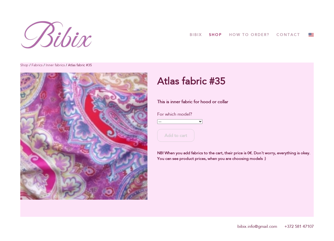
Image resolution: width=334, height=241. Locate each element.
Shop (215, 35)
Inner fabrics (55, 65)
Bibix (196, 35)
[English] (311, 35)
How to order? (249, 35)
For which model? (174, 114)
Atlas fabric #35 (80, 65)
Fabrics (37, 65)
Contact (288, 35)
